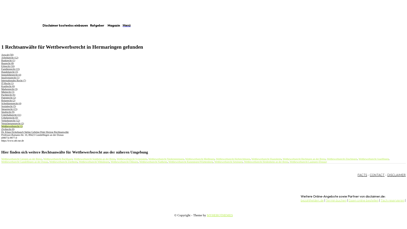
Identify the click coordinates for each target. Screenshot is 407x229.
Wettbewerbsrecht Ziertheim (63, 161)
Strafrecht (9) (7, 112)
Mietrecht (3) (7, 92)
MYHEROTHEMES (220, 215)
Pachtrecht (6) (8, 95)
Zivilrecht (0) (7, 129)
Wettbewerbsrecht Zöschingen (342, 159)
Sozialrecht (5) (8, 106)
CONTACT (377, 175)
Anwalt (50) (7, 54)
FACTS (362, 175)
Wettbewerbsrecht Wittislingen (94, 161)
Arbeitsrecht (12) (9, 57)
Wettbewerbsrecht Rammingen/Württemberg (190, 161)
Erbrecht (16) (8, 66)
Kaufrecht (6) (8, 86)
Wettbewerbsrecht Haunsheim (266, 159)
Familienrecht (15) (10, 69)
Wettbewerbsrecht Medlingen (200, 159)
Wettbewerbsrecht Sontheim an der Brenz (94, 159)
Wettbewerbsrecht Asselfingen (374, 159)
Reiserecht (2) (8, 100)
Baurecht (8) (7, 63)
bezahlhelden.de (312, 200)
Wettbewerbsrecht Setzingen (228, 161)
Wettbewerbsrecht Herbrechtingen (233, 159)
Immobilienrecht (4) (11, 74)
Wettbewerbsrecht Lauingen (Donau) (308, 161)
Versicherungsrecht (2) (12, 123)
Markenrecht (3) (9, 89)
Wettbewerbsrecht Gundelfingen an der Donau (24, 161)
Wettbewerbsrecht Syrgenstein (132, 159)
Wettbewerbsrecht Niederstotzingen (166, 159)
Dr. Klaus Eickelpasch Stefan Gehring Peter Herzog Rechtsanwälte (35, 132)
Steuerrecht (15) (9, 109)
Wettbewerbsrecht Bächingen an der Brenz (304, 159)
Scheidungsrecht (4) (11, 103)
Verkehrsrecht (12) (10, 120)
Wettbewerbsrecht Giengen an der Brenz (21, 159)
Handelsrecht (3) (9, 72)
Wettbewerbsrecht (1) (12, 126)
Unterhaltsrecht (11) (11, 115)
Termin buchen (336, 200)
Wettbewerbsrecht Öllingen (124, 161)
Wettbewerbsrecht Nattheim (153, 161)
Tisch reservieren (392, 200)
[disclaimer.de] (17, 25)
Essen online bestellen (363, 200)
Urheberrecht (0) (9, 117)
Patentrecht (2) (8, 97)
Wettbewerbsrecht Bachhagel (57, 159)
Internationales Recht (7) (13, 80)
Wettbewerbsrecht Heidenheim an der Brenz (266, 161)
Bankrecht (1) (8, 60)
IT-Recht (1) (7, 83)
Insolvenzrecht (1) (10, 77)
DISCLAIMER (396, 175)
